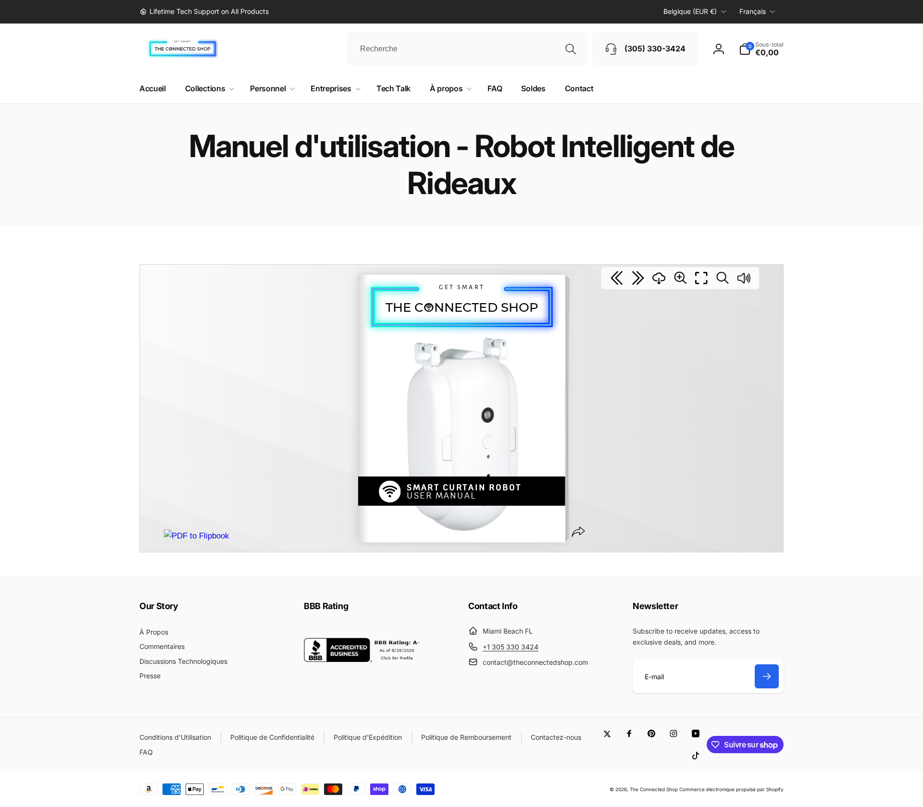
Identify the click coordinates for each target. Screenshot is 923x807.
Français (752, 11)
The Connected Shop (654, 789)
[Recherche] (570, 49)
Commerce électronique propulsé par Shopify (731, 789)
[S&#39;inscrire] (767, 676)
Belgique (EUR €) (690, 11)
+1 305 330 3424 (510, 647)
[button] (761, 49)
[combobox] (467, 49)
